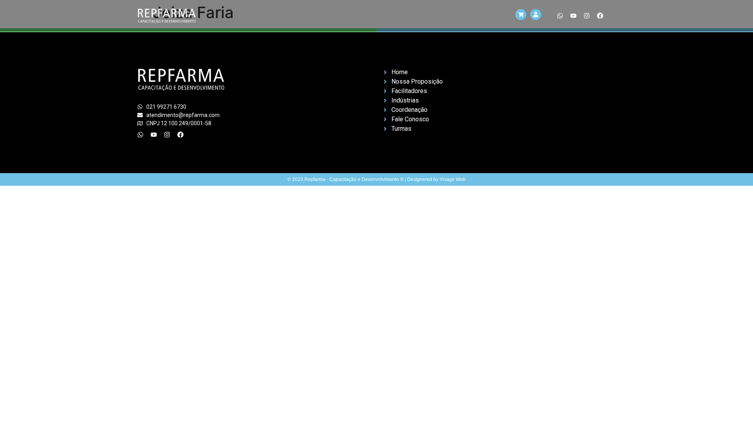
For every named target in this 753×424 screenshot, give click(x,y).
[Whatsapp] (560, 16)
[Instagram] (587, 16)
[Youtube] (573, 16)
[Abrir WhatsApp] (733, 404)
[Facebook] (600, 16)
